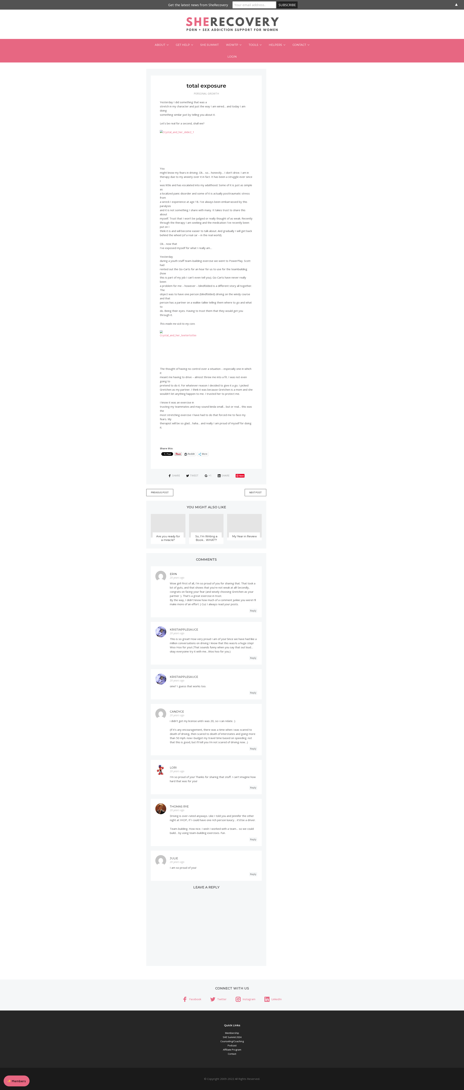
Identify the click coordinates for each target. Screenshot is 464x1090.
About (160, 45)
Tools (253, 45)
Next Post (255, 492)
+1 (210, 475)
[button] (17, 1081)
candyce (177, 711)
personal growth (206, 93)
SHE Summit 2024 (232, 1037)
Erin (173, 574)
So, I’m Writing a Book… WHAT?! (206, 538)
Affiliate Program (232, 1049)
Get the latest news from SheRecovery (198, 5)
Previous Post (160, 492)
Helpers (275, 45)
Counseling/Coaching (232, 1041)
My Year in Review (244, 536)
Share (176, 475)
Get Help (183, 45)
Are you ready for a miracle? (168, 538)
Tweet (194, 475)
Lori (173, 767)
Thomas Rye (179, 806)
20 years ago (177, 577)
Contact (299, 45)
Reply (253, 610)
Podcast (232, 1045)
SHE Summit (209, 45)
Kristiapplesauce (184, 629)
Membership (232, 1033)
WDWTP (232, 45)
